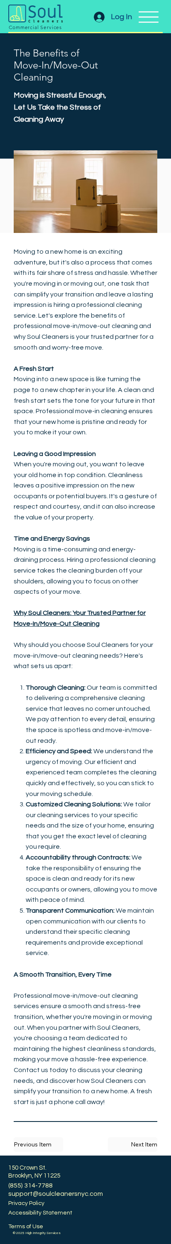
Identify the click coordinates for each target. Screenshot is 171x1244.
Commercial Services (35, 27)
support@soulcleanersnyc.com (55, 1193)
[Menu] (148, 17)
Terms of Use (25, 1226)
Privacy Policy (26, 1203)
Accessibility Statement (40, 1213)
